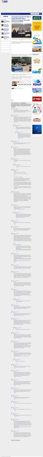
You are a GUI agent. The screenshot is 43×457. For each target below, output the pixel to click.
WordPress (5, 456)
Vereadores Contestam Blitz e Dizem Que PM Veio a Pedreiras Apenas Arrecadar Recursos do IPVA (21, 19)
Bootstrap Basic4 (9, 456)
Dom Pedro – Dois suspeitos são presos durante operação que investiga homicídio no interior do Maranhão (6, 25)
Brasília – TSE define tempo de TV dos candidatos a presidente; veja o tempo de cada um (7, 33)
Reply (15, 113)
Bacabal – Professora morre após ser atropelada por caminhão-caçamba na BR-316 (7, 21)
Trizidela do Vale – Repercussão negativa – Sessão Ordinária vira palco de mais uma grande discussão (7, 37)
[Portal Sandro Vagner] (4, 1)
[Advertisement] (21, 8)
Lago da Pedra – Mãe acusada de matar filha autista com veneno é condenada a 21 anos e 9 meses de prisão (6, 29)
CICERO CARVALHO (16, 305)
